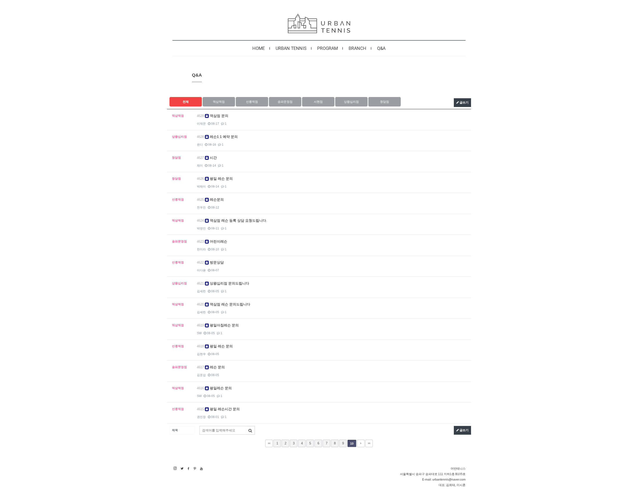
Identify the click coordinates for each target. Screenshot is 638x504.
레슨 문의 (217, 367)
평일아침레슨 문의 (224, 325)
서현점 (318, 101)
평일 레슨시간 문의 (224, 409)
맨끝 (369, 443)
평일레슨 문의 (220, 388)
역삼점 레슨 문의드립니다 (229, 304)
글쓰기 (464, 102)
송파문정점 (285, 101)
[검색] (250, 430)
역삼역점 (219, 101)
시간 (213, 158)
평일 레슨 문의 (221, 179)
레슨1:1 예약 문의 (223, 137)
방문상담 (216, 262)
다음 (361, 443)
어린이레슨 (218, 241)
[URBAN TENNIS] (319, 23)
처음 (269, 443)
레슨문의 (216, 200)
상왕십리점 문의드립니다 (229, 283)
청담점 (384, 101)
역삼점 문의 (218, 116)
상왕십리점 (351, 101)
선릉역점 (252, 101)
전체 (186, 101)
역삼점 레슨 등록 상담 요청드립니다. (238, 220)
